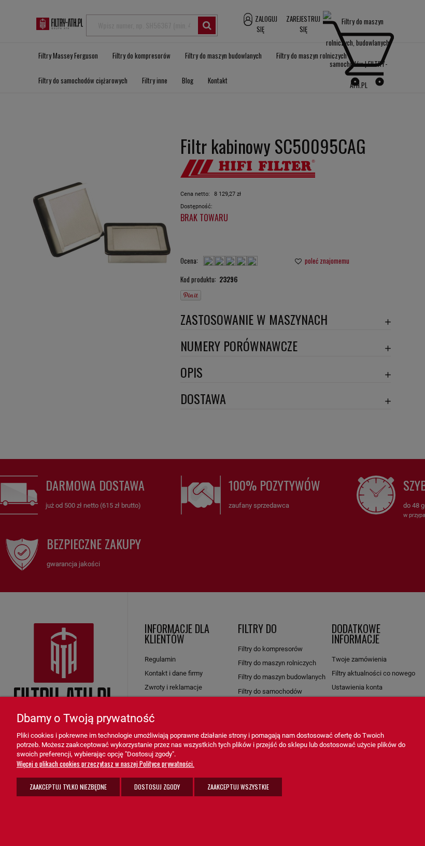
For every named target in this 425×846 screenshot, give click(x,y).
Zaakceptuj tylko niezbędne (68, 786)
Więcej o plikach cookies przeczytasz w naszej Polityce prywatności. (105, 763)
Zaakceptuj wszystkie (238, 786)
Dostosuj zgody (157, 786)
